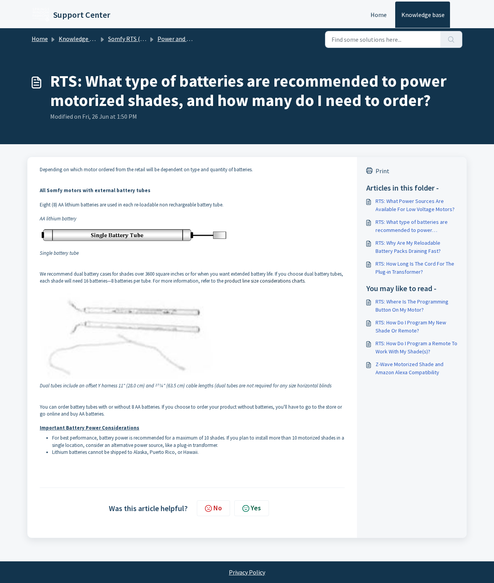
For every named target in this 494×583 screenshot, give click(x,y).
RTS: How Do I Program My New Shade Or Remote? (411, 326)
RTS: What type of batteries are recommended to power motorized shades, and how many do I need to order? (414, 226)
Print (382, 171)
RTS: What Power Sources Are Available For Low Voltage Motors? (415, 205)
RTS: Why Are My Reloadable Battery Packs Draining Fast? (408, 246)
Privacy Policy (247, 572)
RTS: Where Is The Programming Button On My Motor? (412, 305)
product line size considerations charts (264, 281)
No (217, 507)
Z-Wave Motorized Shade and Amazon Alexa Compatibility (409, 368)
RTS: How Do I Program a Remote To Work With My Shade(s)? (416, 347)
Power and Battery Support (193, 39)
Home (378, 15)
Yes (256, 507)
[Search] (451, 39)
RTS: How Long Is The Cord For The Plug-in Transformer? (415, 267)
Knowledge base (423, 15)
